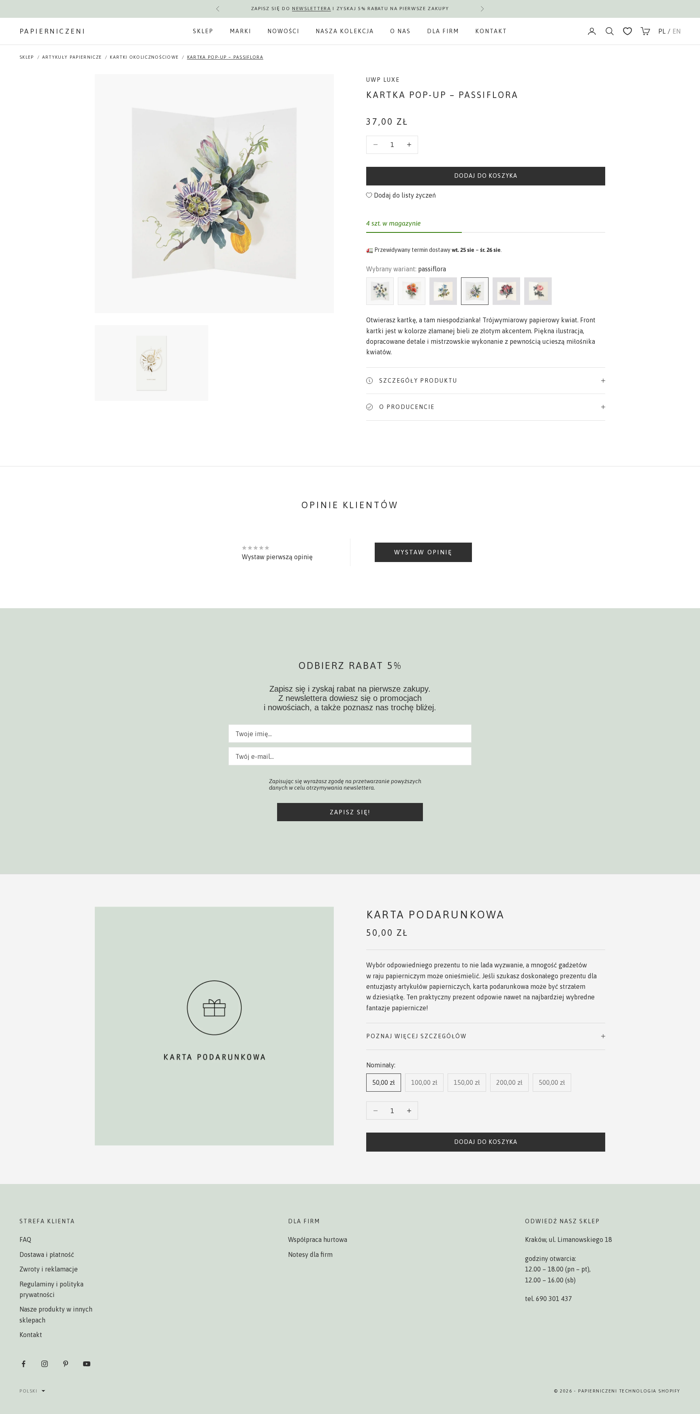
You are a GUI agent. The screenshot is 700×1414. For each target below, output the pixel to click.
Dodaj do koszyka (485, 175)
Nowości (283, 31)
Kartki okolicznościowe (144, 57)
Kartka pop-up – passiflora (225, 57)
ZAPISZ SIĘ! (350, 812)
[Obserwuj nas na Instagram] (45, 1364)
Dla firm (443, 31)
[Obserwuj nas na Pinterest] (66, 1364)
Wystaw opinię (423, 552)
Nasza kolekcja (344, 31)
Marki (240, 31)
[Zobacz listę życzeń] (627, 31)
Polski (28, 1390)
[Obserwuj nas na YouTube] (87, 1364)
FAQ (25, 1239)
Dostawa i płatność (46, 1254)
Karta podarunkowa (435, 914)
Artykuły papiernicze (72, 57)
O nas (400, 31)
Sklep (203, 31)
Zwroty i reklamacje (48, 1269)
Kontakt (491, 31)
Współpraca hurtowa (317, 1239)
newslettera (311, 8)
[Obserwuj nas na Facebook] (23, 1364)
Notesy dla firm (310, 1254)
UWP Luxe (383, 80)
